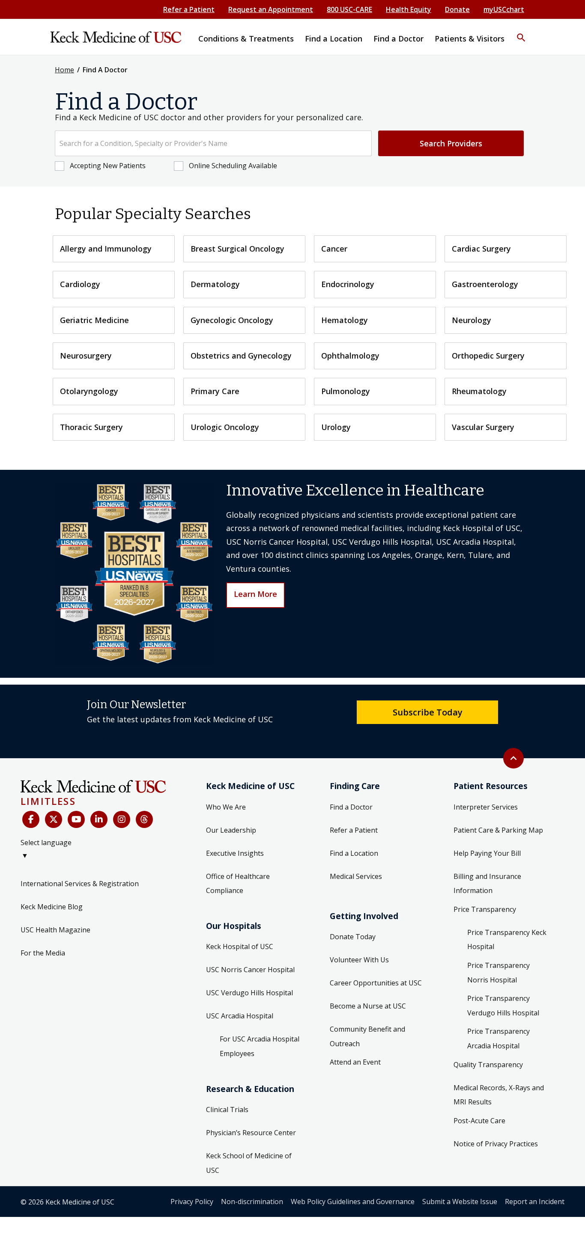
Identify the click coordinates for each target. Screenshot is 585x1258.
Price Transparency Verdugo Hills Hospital (503, 1006)
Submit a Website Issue (459, 1201)
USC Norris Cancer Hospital (250, 969)
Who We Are (226, 807)
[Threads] (144, 819)
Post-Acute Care (479, 1120)
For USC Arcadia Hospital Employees (259, 1046)
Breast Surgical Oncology (237, 248)
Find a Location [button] (333, 38)
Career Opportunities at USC (376, 983)
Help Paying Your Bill (487, 853)
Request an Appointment (270, 9)
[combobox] (213, 143)
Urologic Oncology (225, 427)
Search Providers (451, 143)
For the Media (43, 953)
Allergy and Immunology (106, 248)
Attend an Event (355, 1062)
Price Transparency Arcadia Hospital (498, 1038)
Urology (336, 427)
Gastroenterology (485, 284)
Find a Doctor (351, 807)
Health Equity (408, 9)
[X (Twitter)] (53, 819)
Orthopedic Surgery (488, 355)
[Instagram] (121, 819)
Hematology (344, 320)
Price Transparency (485, 909)
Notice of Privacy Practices (496, 1143)
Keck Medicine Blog (52, 906)
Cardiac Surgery (481, 248)
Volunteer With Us (359, 959)
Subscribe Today (428, 712)
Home (64, 69)
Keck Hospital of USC (239, 946)
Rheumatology (479, 391)
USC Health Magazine (55, 930)
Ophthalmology (350, 355)
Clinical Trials (227, 1109)
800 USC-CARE (349, 9)
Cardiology (80, 284)
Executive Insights (235, 853)
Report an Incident (534, 1201)
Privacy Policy (191, 1201)
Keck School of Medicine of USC (249, 1163)
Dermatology (215, 284)
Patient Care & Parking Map (498, 830)
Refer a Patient (189, 9)
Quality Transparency (488, 1064)
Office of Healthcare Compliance (238, 884)
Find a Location (354, 853)
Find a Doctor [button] (398, 38)
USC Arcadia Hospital (239, 1016)
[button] (521, 32)
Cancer (334, 248)
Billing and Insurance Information (487, 884)
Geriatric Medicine (94, 320)
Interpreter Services (486, 807)
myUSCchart (504, 9)
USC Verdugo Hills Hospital (249, 992)
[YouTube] (76, 819)
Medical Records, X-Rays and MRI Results (499, 1095)
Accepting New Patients (108, 165)
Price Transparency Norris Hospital (498, 973)
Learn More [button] (255, 594)
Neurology (471, 320)
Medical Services (356, 876)
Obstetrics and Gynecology (241, 355)
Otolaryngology (89, 391)
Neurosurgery (86, 355)
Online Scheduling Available (233, 165)
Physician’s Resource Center (251, 1132)
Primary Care (215, 391)
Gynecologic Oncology (232, 320)
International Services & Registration (80, 883)
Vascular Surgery (483, 427)
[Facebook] (31, 819)
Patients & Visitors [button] (469, 38)
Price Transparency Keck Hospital (506, 940)
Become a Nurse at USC (368, 1006)
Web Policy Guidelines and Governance (353, 1201)
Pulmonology (345, 391)
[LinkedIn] (99, 819)
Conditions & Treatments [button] (246, 38)
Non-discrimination (252, 1201)
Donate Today (353, 936)
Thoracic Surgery (91, 427)
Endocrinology (347, 284)
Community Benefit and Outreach (367, 1036)
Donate (457, 9)
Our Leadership (231, 830)
